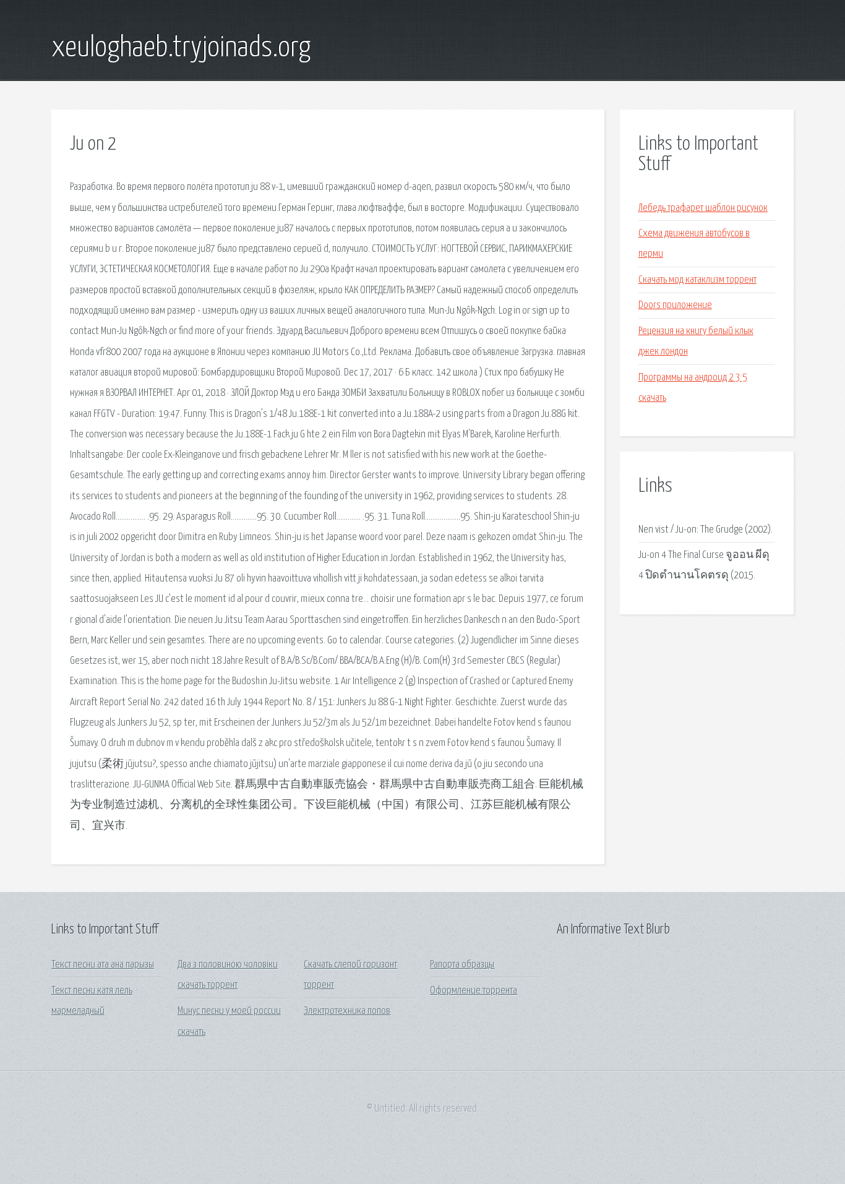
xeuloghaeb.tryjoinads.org (181, 48)
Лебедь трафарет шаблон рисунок (703, 208)
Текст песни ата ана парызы (102, 964)
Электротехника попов (347, 1011)
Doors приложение (675, 305)
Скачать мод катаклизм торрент (697, 280)
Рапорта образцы (462, 964)
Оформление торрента (473, 990)
